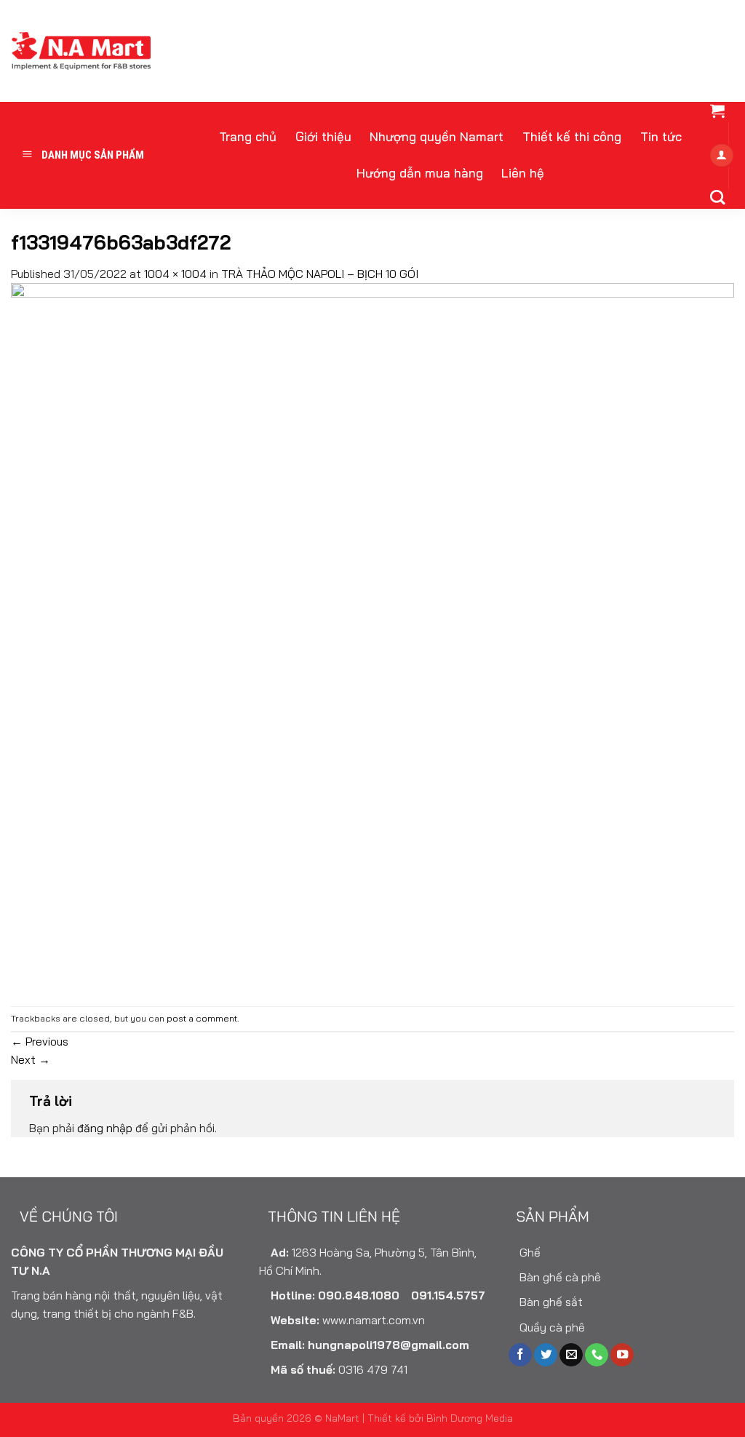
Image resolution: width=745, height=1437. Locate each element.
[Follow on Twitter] (545, 1355)
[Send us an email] (571, 1355)
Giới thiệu (323, 136)
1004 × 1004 (175, 273)
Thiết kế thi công (571, 136)
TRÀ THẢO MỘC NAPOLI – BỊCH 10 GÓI (319, 273)
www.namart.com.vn (373, 1320)
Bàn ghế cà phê (559, 1277)
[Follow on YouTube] (622, 1355)
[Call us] (596, 1355)
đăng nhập (104, 1127)
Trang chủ (247, 136)
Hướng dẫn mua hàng (419, 172)
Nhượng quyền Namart (436, 136)
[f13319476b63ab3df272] (372, 643)
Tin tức (661, 136)
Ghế (529, 1252)
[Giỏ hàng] (717, 110)
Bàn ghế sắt (550, 1301)
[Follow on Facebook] (520, 1355)
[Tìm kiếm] (717, 197)
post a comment (202, 1018)
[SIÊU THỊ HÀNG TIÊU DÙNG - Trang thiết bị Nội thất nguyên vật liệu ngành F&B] (81, 51)
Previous (39, 1041)
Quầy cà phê (551, 1327)
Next (30, 1059)
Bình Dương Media (469, 1418)
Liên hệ (522, 172)
